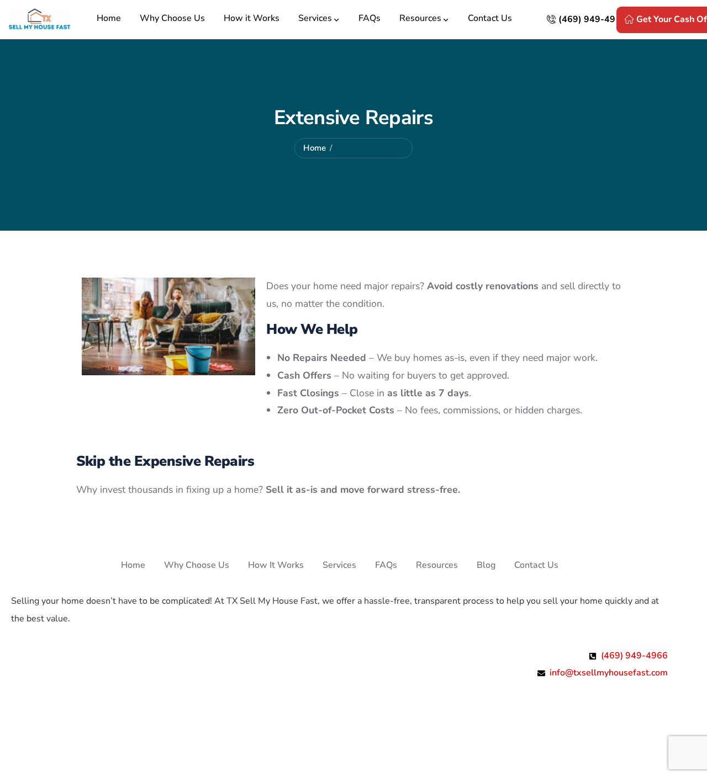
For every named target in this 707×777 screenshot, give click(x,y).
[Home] (39, 19)
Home (314, 147)
